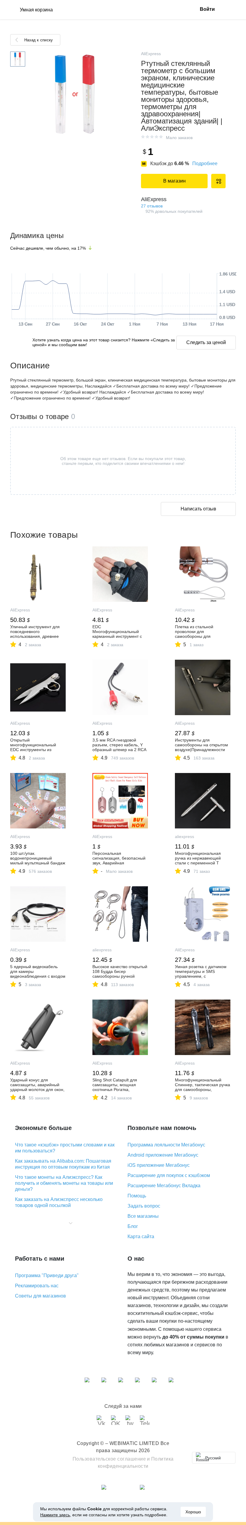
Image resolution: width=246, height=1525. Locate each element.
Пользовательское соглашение (109, 1458)
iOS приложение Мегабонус (159, 1165)
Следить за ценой (206, 342)
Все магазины (143, 1216)
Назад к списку (38, 40)
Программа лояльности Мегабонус (166, 1144)
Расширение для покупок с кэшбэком (169, 1175)
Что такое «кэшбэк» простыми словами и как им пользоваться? (65, 1147)
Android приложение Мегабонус (163, 1155)
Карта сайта (141, 1236)
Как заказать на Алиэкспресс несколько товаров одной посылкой (59, 1202)
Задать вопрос (144, 1205)
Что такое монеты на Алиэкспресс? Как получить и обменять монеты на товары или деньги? (64, 1183)
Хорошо (193, 1511)
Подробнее (205, 163)
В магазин (174, 180)
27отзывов (152, 206)
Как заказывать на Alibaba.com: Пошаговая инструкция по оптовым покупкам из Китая (63, 1164)
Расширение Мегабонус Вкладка (164, 1185)
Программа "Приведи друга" (47, 1275)
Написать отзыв (198, 508)
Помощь (137, 1195)
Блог (133, 1226)
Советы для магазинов (40, 1295)
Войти (207, 9)
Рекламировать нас (36, 1285)
